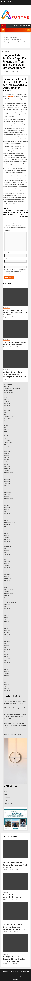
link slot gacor (8, 390)
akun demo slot (8, 492)
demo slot (7, 494)
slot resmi (7, 451)
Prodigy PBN (14, 971)
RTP (5, 438)
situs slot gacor (8, 442)
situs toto (6, 596)
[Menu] (6, 30)
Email (6, 258)
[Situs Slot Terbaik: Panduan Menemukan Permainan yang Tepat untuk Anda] (15, 297)
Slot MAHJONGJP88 (10, 602)
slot (5, 427)
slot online (7, 410)
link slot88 (7, 386)
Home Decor (7, 800)
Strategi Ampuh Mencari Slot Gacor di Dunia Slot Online (9, 211)
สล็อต (5, 397)
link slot (6, 414)
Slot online (7, 598)
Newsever (23, 977)
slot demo (7, 459)
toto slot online (8, 384)
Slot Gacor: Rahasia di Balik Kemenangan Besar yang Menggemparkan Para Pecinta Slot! (15, 374)
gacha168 (6, 453)
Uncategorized (5, 51)
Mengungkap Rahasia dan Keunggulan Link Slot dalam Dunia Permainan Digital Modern (15, 725)
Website (6, 264)
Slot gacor (7, 632)
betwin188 (7, 403)
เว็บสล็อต (6, 401)
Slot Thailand (7, 554)
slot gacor (7, 399)
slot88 (6, 462)
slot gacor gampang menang (12, 388)
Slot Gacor (7, 440)
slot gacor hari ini (8, 393)
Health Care (7, 797)
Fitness (6, 794)
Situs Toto (7, 524)
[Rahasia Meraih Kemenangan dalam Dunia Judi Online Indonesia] (15, 329)
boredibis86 (7, 71)
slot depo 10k (10, 97)
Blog (5, 791)
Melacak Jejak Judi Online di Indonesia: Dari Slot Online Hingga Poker (22, 212)
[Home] (3, 30)
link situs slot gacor (9, 522)
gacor (5, 431)
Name (6, 253)
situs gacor (7, 490)
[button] (6, 30)
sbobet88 (6, 457)
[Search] (26, 30)
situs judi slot (7, 447)
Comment (7, 230)
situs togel (7, 468)
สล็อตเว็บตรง (7, 418)
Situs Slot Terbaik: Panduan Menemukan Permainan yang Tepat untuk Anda (15, 312)
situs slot (6, 395)
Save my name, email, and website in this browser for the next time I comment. (15, 272)
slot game (7, 412)
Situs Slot (6, 436)
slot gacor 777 (8, 520)
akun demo (7, 477)
